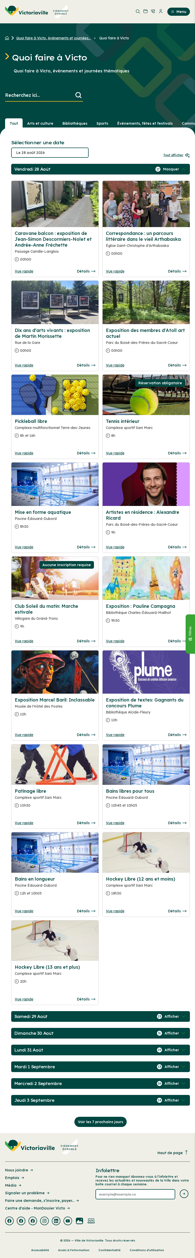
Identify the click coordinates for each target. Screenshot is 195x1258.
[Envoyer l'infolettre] (184, 1194)
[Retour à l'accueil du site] (8, 38)
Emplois (12, 1177)
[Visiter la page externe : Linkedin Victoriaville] (56, 1221)
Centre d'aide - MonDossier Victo (35, 1208)
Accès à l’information (73, 1250)
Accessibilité (40, 1250)
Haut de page (170, 1153)
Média (11, 1185)
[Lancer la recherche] (78, 95)
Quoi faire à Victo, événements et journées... (53, 38)
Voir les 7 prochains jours (100, 1122)
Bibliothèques (74, 123)
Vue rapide (24, 271)
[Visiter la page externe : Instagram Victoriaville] (44, 1221)
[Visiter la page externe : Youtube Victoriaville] (67, 1221)
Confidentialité (110, 1250)
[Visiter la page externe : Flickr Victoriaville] (79, 1221)
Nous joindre (16, 1170)
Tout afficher (173, 155)
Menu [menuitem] (181, 11)
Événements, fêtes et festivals (145, 123)
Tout (14, 123)
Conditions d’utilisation (147, 1250)
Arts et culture (40, 123)
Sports (102, 123)
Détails (83, 271)
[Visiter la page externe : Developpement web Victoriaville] (91, 1221)
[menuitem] (37, 11)
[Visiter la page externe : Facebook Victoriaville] (9, 1221)
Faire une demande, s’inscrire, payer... (39, 1200)
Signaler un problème (25, 1193)
